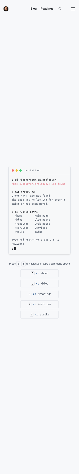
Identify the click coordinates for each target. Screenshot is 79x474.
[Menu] (73, 9)
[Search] (60, 8)
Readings (46, 8)
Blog (33, 8)
